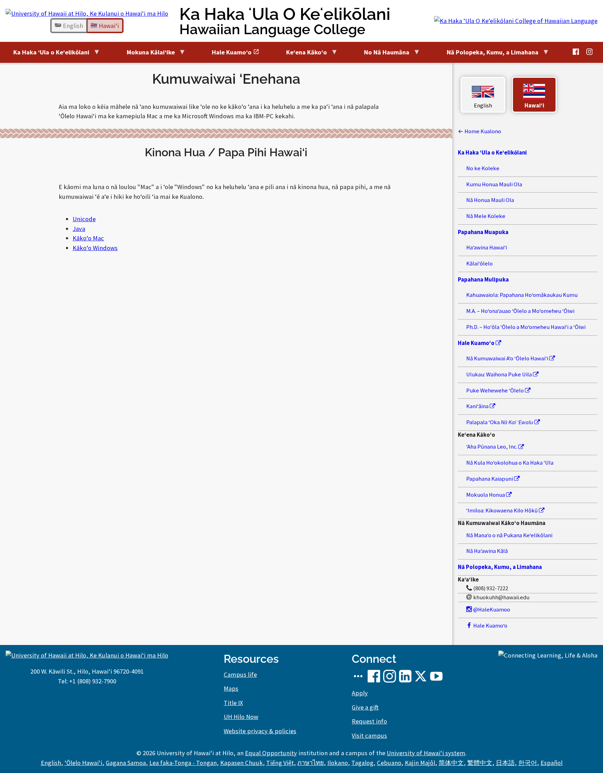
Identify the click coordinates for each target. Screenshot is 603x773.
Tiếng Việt (280, 763)
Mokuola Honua (486, 494)
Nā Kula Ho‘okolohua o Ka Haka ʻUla (509, 462)
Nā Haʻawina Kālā (487, 551)
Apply (360, 693)
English (72, 26)
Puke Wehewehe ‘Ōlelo (495, 390)
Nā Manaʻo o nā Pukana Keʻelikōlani (509, 535)
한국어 (527, 763)
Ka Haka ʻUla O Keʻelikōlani (284, 21)
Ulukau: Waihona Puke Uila (499, 374)
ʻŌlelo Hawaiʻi (83, 763)
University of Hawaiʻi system (426, 753)
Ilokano (337, 763)
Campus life (240, 674)
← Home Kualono (479, 131)
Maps (231, 688)
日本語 (505, 763)
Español (552, 763)
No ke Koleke (482, 168)
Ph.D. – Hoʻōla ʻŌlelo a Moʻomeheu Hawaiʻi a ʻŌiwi (526, 327)
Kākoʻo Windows (95, 248)
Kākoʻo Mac (88, 238)
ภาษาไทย (310, 763)
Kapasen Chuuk (241, 763)
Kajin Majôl (420, 763)
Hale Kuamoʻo (489, 625)
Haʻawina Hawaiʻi (486, 247)
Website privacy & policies (260, 731)
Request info (369, 721)
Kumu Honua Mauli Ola (494, 184)
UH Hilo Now (241, 717)
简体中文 (451, 763)
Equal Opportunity (271, 753)
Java (79, 229)
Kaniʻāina (478, 406)
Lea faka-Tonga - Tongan (183, 763)
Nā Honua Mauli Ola (490, 200)
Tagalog (362, 763)
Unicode (84, 219)
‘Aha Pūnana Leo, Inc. (492, 446)
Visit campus (369, 735)
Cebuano (389, 763)
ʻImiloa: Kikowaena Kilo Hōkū (502, 510)
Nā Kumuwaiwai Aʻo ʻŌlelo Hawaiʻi (507, 358)
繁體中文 (479, 763)
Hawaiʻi (108, 26)
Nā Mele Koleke (485, 216)
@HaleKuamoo (491, 609)
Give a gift (365, 707)
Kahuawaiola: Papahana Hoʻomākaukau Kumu (522, 295)
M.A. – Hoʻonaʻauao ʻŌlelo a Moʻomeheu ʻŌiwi (520, 311)
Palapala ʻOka (499, 422)
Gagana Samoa (126, 763)
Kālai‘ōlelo (479, 263)
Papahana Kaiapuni (490, 478)
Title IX (233, 703)
